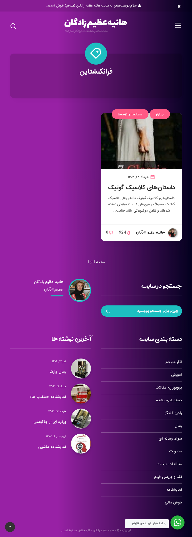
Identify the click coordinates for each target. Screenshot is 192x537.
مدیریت (175, 451)
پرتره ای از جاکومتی (50, 422)
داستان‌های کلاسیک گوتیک (141, 188)
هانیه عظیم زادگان (49, 282)
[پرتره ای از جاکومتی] (81, 419)
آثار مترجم (174, 362)
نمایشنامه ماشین (52, 447)
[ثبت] (108, 312)
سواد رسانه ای (170, 438)
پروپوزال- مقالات (169, 387)
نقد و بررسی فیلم (168, 477)
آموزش (176, 375)
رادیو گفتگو (173, 413)
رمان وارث (58, 372)
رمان (160, 114)
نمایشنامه (174, 489)
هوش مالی (173, 502)
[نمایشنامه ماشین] (81, 444)
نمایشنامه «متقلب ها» (48, 397)
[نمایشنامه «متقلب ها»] (81, 394)
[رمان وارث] (81, 369)
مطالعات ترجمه (130, 114)
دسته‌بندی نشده (169, 400)
